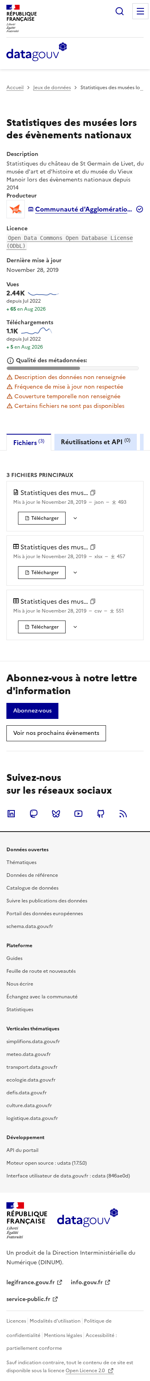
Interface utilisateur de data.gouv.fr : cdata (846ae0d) (68, 1175)
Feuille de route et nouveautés (41, 971)
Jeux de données (52, 87)
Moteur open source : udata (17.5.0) (46, 1163)
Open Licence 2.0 (86, 1370)
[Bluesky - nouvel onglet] (56, 814)
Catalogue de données (32, 888)
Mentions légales (63, 1335)
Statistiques (19, 1009)
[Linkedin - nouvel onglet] (11, 814)
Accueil (15, 87)
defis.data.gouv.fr (26, 1092)
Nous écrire (19, 984)
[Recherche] (120, 11)
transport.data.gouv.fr (32, 1067)
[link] (42, 518)
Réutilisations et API (95, 442)
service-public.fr (28, 1299)
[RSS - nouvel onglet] (123, 814)
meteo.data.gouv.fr (28, 1054)
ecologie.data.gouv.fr (31, 1080)
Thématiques (21, 862)
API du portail (22, 1150)
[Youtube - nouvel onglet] (78, 814)
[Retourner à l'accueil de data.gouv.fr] (36, 52)
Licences (16, 1321)
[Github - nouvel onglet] (101, 814)
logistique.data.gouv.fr (32, 1118)
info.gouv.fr (87, 1282)
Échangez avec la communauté (42, 996)
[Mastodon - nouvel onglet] (34, 814)
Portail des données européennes (44, 913)
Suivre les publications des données (46, 900)
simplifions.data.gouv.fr (33, 1041)
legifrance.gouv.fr (30, 1282)
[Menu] (140, 11)
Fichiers (28, 442)
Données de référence (32, 875)
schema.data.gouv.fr (29, 926)
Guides (14, 958)
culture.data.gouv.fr (29, 1105)
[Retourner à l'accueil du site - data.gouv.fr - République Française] (87, 1220)
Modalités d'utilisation (55, 1321)
